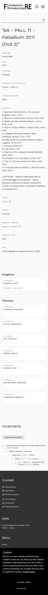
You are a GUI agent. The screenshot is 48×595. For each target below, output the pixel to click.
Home (4, 544)
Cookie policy (29, 572)
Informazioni (10, 487)
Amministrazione (11, 494)
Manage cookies (24, 582)
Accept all (21, 588)
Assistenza (9, 491)
